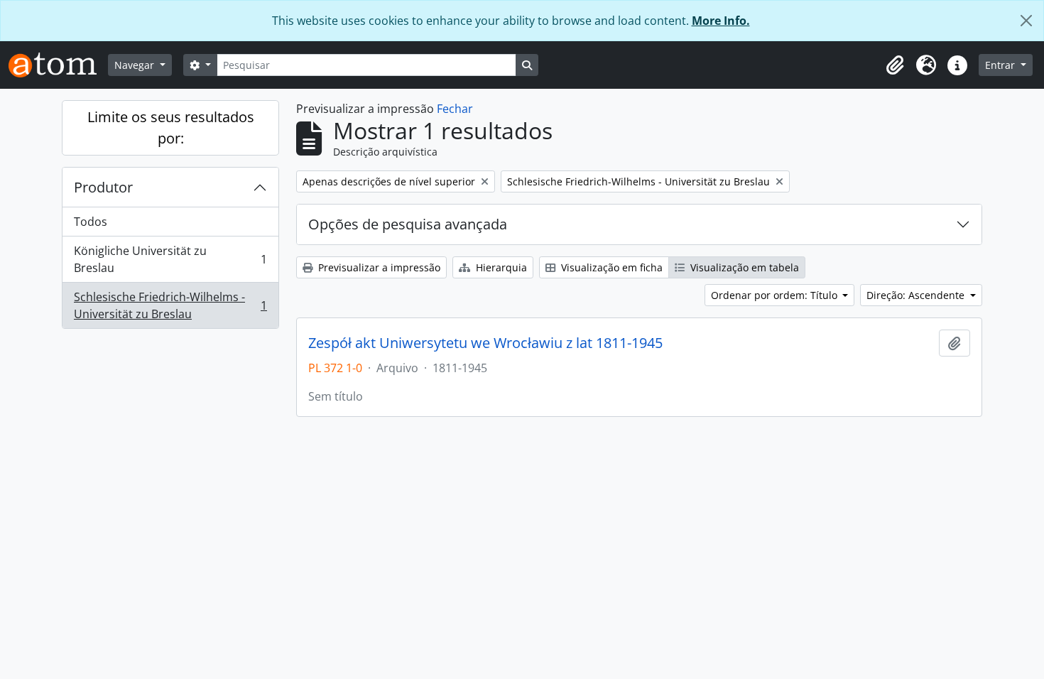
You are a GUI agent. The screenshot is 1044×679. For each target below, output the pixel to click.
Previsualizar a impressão (377, 267)
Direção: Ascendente (916, 295)
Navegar (135, 65)
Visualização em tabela (743, 267)
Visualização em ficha (610, 267)
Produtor (103, 187)
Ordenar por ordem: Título (775, 295)
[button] (894, 65)
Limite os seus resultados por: (170, 127)
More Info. (721, 20)
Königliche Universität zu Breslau (170, 259)
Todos (90, 221)
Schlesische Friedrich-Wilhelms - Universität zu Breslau (170, 305)
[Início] (58, 65)
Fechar (455, 108)
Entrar (1001, 65)
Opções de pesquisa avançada (407, 224)
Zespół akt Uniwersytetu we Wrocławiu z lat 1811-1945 (485, 343)
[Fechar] (1026, 20)
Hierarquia (500, 267)
